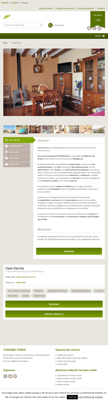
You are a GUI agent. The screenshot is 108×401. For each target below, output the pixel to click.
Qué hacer (14, 158)
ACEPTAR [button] (72, 397)
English (14, 2)
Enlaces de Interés (86, 8)
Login (98, 20)
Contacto (101, 8)
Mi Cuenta (98, 15)
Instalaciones (15, 146)
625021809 (20, 282)
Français (24, 2)
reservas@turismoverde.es (17, 361)
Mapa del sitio (63, 384)
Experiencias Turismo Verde (69, 375)
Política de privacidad (67, 361)
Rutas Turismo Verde (66, 381)
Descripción (14, 140)
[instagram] (89, 28)
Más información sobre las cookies (72, 358)
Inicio (5, 43)
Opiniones (14, 164)
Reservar (69, 251)
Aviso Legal (62, 364)
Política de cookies (65, 355)
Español (4, 2)
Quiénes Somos (45, 8)
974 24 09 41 (59, 25)
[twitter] (10, 376)
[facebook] (5, 376)
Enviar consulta (54, 314)
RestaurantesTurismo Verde (70, 378)
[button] (98, 36)
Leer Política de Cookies (90, 397)
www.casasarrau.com (25, 277)
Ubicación (14, 152)
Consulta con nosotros (65, 8)
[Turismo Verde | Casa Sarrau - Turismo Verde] (54, 16)
